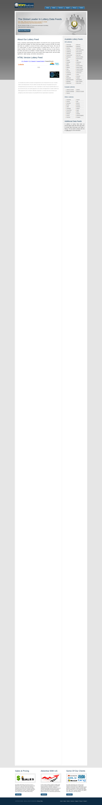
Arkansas (68, 50)
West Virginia (79, 81)
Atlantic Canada (70, 89)
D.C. (67, 58)
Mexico (78, 103)
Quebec (78, 89)
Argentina (68, 99)
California (68, 51)
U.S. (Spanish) (32, 61)
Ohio (77, 60)
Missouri (78, 44)
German (68, 117)
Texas (77, 74)
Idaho (67, 63)
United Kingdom (80, 115)
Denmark (68, 112)
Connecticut (69, 55)
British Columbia (70, 91)
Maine (67, 76)
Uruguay (78, 117)
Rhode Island (79, 67)
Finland (68, 113)
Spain (77, 110)
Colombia (68, 108)
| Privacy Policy (40, 801)
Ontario (68, 93)
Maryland (68, 77)
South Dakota (79, 70)
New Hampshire (80, 50)
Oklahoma (78, 62)
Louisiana (68, 74)
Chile (67, 106)
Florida (68, 60)
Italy (77, 101)
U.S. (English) (25, 61)
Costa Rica (68, 110)
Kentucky (68, 72)
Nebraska (78, 48)
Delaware (68, 56)
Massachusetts (69, 79)
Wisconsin (78, 83)
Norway (78, 105)
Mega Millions (69, 46)
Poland (77, 108)
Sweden (78, 113)
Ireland (77, 99)
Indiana (68, 67)
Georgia (68, 62)
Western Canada (80, 91)
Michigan (68, 81)
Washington (79, 79)
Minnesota (68, 83)
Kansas (68, 70)
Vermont (78, 76)
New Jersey (79, 51)
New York (78, 55)
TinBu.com (68, 130)
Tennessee (78, 72)
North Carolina (79, 56)
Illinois (67, 65)
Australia (68, 103)
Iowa (67, 69)
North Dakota (79, 58)
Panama (78, 106)
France (68, 115)
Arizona (68, 48)
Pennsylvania (79, 65)
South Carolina (79, 69)
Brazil (67, 105)
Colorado (68, 53)
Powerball (68, 44)
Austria (68, 101)
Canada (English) (40, 61)
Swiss (77, 112)
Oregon (78, 63)
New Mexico (79, 53)
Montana (78, 46)
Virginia (78, 77)
